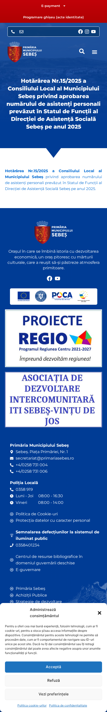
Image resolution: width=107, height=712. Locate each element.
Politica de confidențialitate (68, 705)
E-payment (50, 6)
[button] (99, 612)
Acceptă (53, 666)
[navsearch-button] (82, 51)
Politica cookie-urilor (32, 705)
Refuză (53, 680)
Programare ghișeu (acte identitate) (53, 17)
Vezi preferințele (54, 694)
